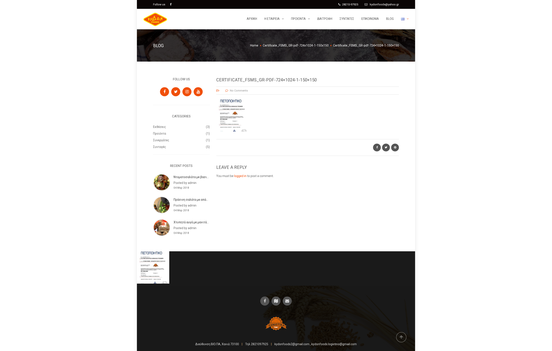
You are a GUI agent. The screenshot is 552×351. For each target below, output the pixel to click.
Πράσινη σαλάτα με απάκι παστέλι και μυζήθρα (206, 199)
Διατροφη (324, 18)
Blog (390, 18)
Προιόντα (298, 18)
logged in (240, 176)
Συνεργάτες (161, 140)
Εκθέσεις (159, 127)
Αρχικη (252, 18)
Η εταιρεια (272, 18)
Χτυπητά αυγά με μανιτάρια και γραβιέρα (202, 222)
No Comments (239, 90)
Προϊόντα (159, 133)
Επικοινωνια (370, 18)
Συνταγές (347, 18)
